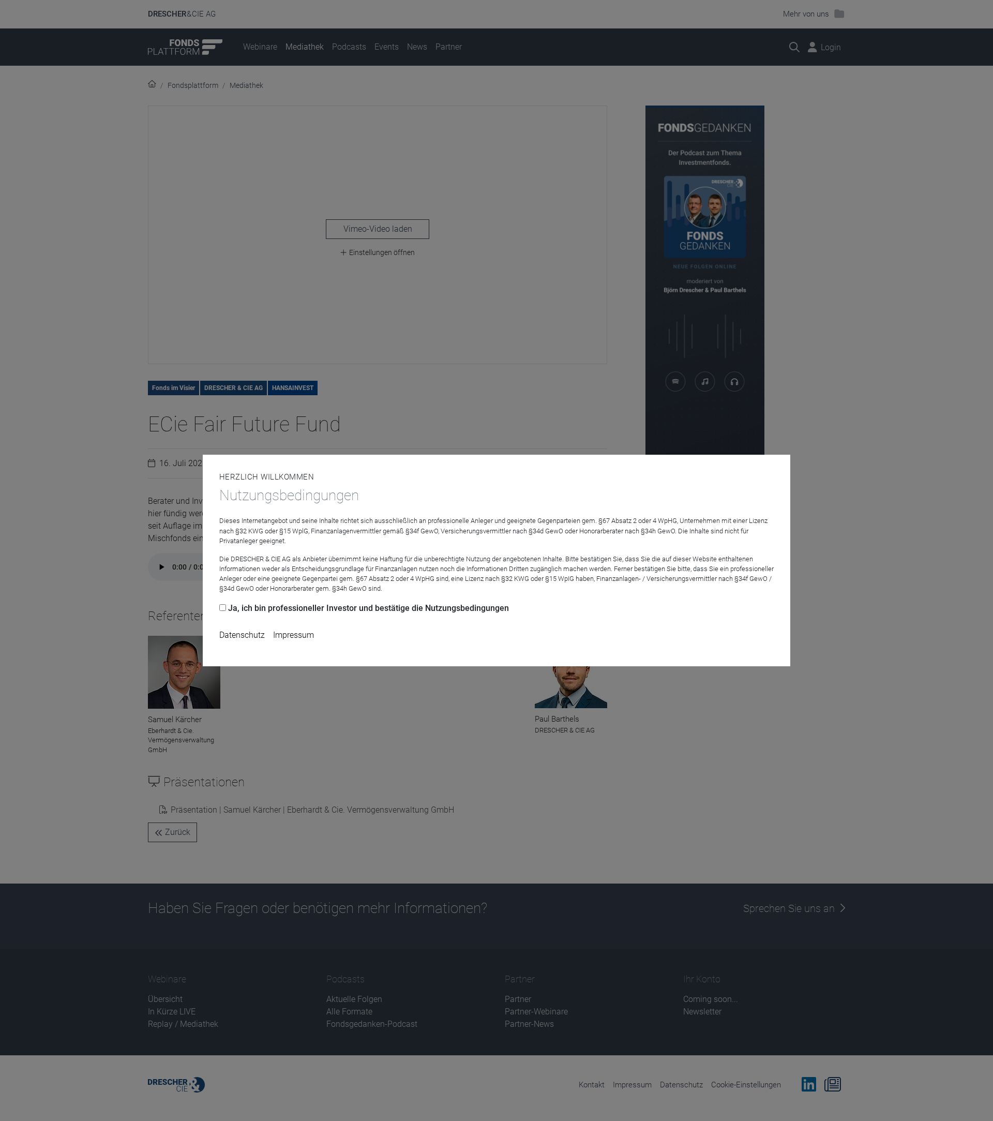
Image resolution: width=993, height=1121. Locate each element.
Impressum (293, 635)
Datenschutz (242, 635)
